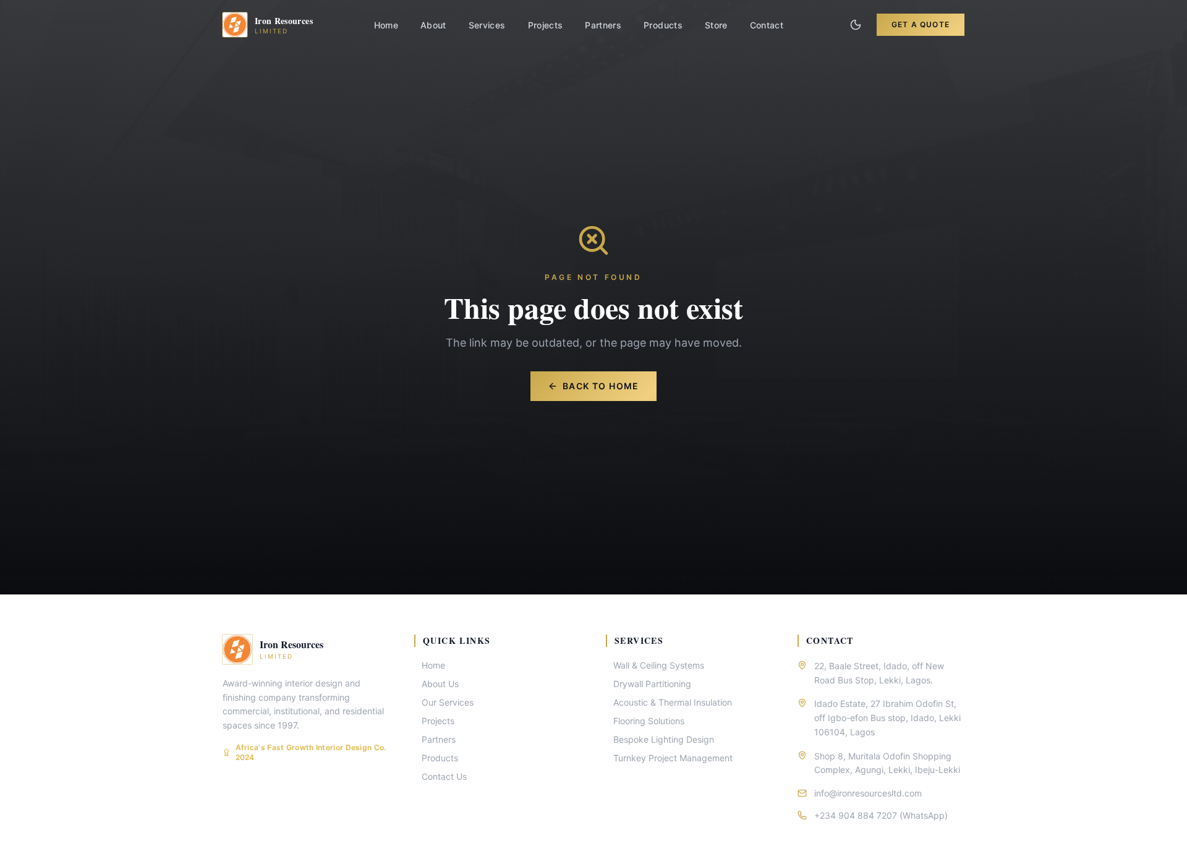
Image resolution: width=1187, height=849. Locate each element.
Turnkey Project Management (673, 758)
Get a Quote (920, 24)
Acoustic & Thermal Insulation (672, 702)
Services (487, 25)
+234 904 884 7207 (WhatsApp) (881, 815)
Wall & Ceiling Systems (658, 665)
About (433, 25)
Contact (766, 25)
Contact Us (444, 776)
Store (716, 25)
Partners (603, 25)
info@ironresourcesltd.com (868, 793)
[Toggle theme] (856, 25)
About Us (440, 683)
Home (386, 25)
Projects (545, 25)
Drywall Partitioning (652, 683)
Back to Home (601, 386)
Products (663, 25)
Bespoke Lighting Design (663, 739)
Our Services (448, 702)
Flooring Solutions (648, 721)
